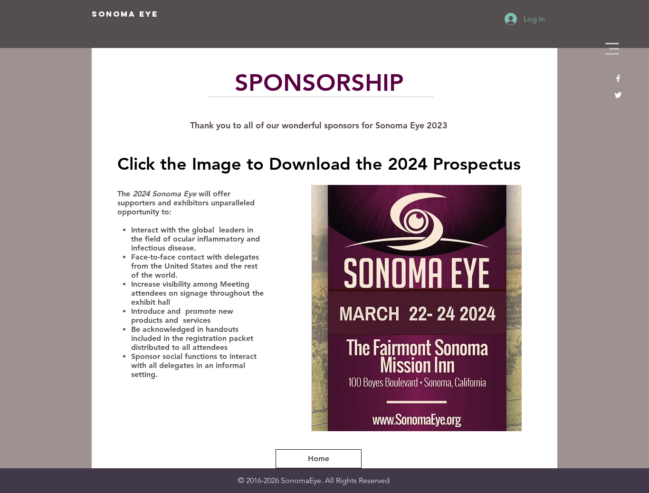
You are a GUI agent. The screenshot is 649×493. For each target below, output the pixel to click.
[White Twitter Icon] (618, 95)
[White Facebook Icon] (618, 78)
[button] (612, 49)
